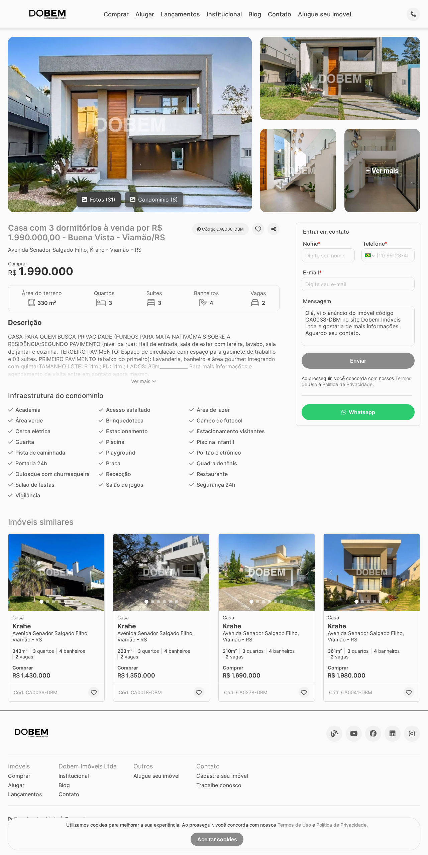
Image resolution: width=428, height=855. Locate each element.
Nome (312, 243)
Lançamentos (180, 14)
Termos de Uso (294, 825)
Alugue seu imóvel (324, 14)
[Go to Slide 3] (53, 601)
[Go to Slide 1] (41, 602)
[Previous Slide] (15, 572)
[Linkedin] (393, 734)
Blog (254, 14)
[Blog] (334, 734)
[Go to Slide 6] (71, 601)
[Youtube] (354, 734)
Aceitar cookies (217, 839)
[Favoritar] (258, 229)
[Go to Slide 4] (59, 601)
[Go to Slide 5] (65, 601)
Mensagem (317, 301)
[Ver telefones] (413, 14)
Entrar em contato (326, 231)
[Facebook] (373, 734)
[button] (56, 572)
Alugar (144, 14)
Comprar (116, 14)
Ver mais (140, 381)
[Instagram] (412, 734)
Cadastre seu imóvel (222, 775)
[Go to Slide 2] (47, 601)
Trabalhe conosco (218, 785)
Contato (279, 14)
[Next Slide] (97, 572)
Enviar (358, 360)
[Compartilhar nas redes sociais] (274, 229)
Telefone (375, 243)
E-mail (312, 272)
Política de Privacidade (347, 384)
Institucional (224, 14)
